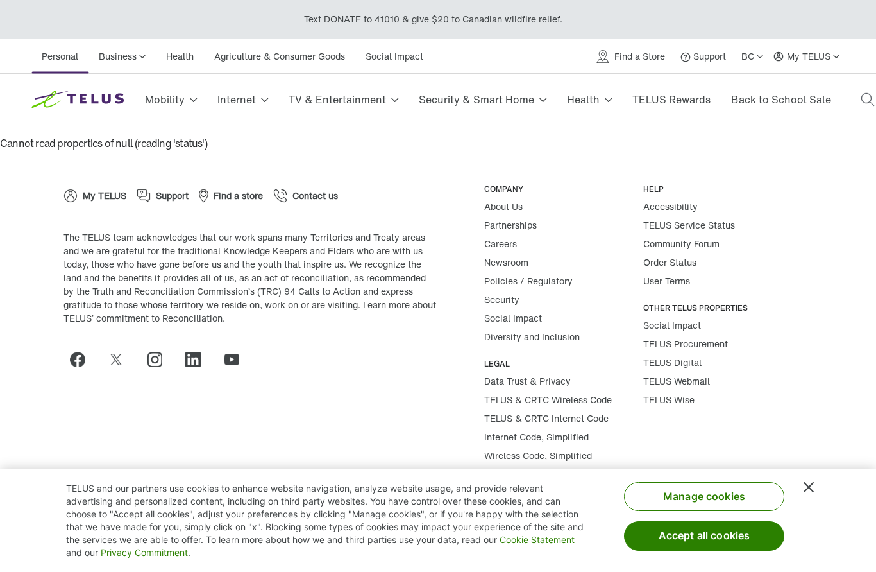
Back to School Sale (781, 99)
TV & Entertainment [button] (337, 99)
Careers (500, 243)
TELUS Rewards (671, 99)
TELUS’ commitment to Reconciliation (143, 318)
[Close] (809, 487)
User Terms (666, 281)
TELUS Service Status (689, 225)
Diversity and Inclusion (532, 336)
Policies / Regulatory (528, 281)
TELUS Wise (669, 399)
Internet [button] (236, 99)
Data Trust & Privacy (527, 381)
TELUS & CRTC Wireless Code (548, 399)
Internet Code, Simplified (536, 437)
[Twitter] (121, 359)
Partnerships (510, 225)
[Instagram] (159, 359)
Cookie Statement (537, 539)
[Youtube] (236, 359)
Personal (60, 56)
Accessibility (670, 206)
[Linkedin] (198, 359)
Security (501, 299)
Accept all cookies (704, 535)
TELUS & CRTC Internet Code (546, 418)
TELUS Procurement (685, 344)
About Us (503, 206)
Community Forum (681, 243)
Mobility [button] (165, 99)
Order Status (669, 262)
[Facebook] (82, 359)
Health (180, 56)
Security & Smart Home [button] (476, 99)
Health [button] (583, 99)
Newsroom (506, 262)
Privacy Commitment (144, 552)
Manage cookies (704, 496)
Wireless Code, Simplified (538, 455)
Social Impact (394, 56)
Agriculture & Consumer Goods (279, 56)
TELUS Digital (672, 362)
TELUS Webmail (676, 381)
